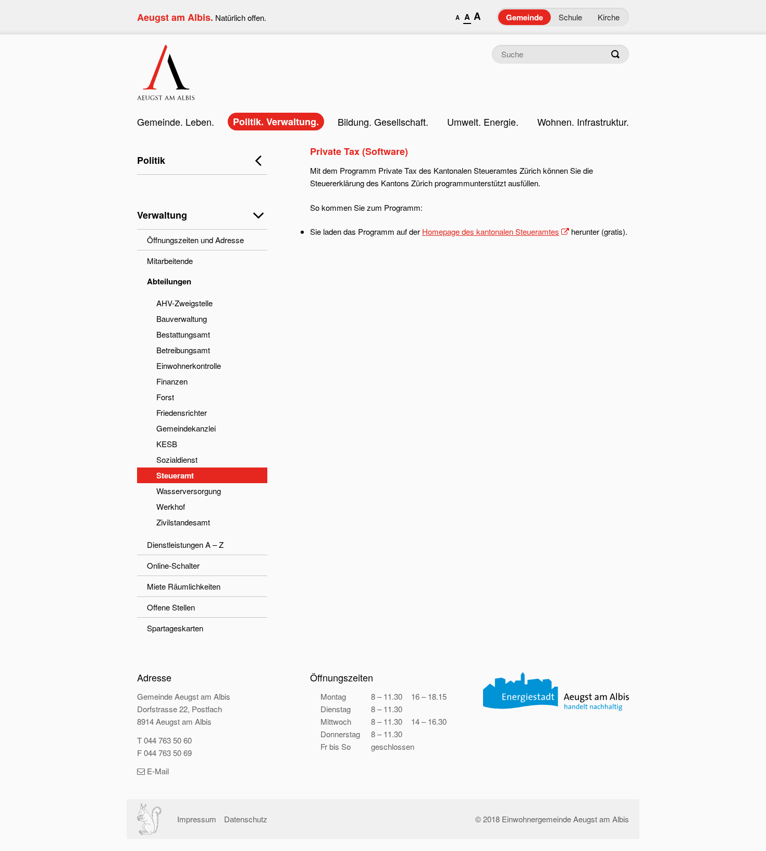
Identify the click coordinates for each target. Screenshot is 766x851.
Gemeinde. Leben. (175, 121)
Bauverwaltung (181, 318)
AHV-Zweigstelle (184, 302)
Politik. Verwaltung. (276, 121)
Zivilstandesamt (183, 522)
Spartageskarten (175, 627)
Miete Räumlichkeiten (183, 586)
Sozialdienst (176, 459)
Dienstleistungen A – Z (185, 544)
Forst (165, 396)
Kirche (609, 16)
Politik (151, 160)
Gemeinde (524, 17)
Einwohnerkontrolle (188, 365)
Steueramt (175, 475)
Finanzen (172, 381)
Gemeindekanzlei (186, 428)
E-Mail (158, 770)
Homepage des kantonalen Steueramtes (490, 231)
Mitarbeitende (170, 260)
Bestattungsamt (183, 334)
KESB (166, 443)
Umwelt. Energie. (482, 121)
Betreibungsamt (183, 349)
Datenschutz (245, 818)
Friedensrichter (181, 412)
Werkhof (170, 506)
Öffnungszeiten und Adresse (195, 239)
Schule (570, 16)
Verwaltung (162, 215)
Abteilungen (169, 281)
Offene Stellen (171, 607)
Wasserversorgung (188, 490)
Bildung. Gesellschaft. (383, 121)
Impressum (196, 818)
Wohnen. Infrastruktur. (583, 121)
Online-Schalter (173, 565)
